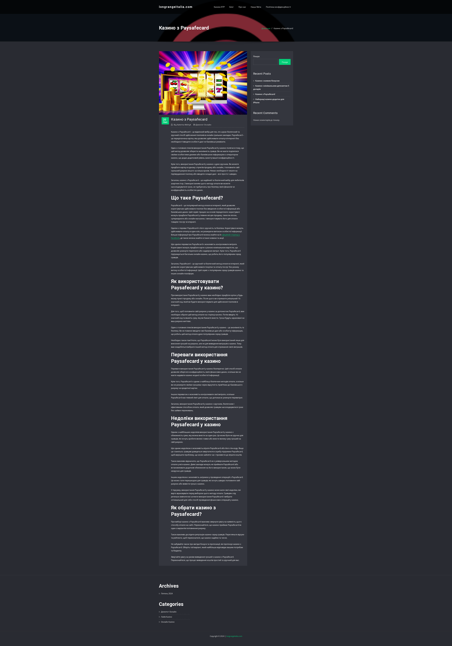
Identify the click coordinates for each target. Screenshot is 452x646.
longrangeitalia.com (176, 7)
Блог (231, 7)
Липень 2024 (167, 593)
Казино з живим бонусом (267, 80)
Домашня (266, 28)
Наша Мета (256, 7)
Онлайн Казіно (168, 622)
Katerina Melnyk (182, 124)
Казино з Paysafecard (283, 28)
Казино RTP (219, 7)
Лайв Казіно (166, 617)
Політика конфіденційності (278, 7)
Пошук (256, 56)
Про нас (242, 7)
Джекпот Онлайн (203, 124)
